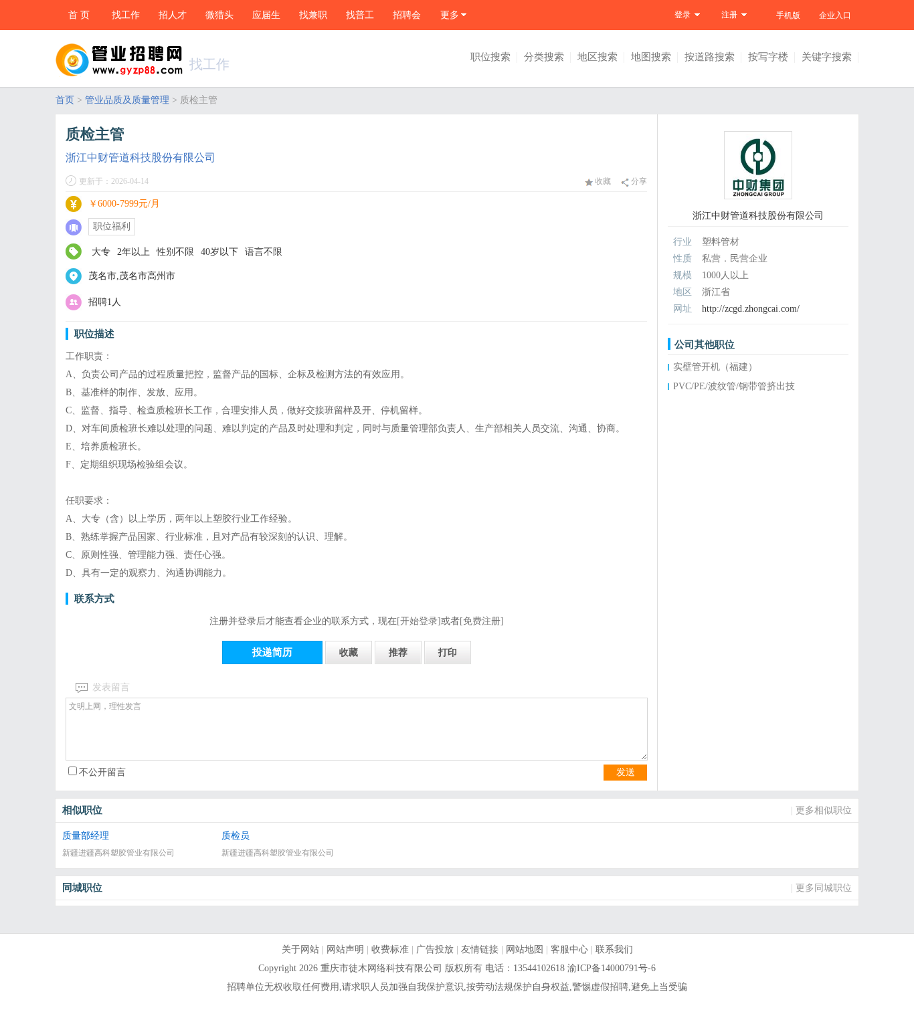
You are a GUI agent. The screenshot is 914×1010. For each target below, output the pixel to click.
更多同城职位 (824, 888)
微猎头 (219, 15)
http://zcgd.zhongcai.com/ (751, 309)
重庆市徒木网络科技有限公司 (381, 968)
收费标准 (390, 949)
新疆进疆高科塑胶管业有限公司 (118, 852)
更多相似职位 (824, 810)
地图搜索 (651, 57)
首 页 (79, 15)
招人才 (173, 15)
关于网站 (300, 949)
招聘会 (407, 15)
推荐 (398, 652)
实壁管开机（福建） (715, 367)
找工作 (126, 15)
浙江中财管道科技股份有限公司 (140, 157)
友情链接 (479, 949)
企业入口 (835, 15)
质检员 (235, 836)
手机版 (788, 15)
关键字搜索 (827, 57)
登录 (682, 14)
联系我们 (614, 949)
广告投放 (435, 949)
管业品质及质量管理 (127, 100)
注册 (729, 14)
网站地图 (524, 949)
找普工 (360, 15)
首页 (65, 100)
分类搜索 (544, 57)
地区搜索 (597, 57)
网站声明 (345, 949)
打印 (447, 652)
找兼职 (313, 15)
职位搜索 (490, 57)
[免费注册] (482, 621)
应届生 (266, 15)
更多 (449, 15)
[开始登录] (419, 621)
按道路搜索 (709, 57)
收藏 (602, 181)
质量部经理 (85, 836)
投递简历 (272, 652)
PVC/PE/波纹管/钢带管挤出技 (734, 386)
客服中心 (569, 949)
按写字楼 (768, 57)
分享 (638, 181)
